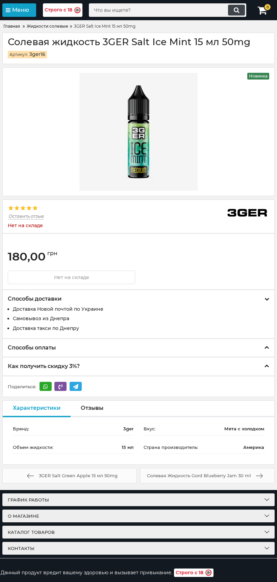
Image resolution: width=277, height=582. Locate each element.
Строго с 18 (58, 10)
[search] (236, 10)
